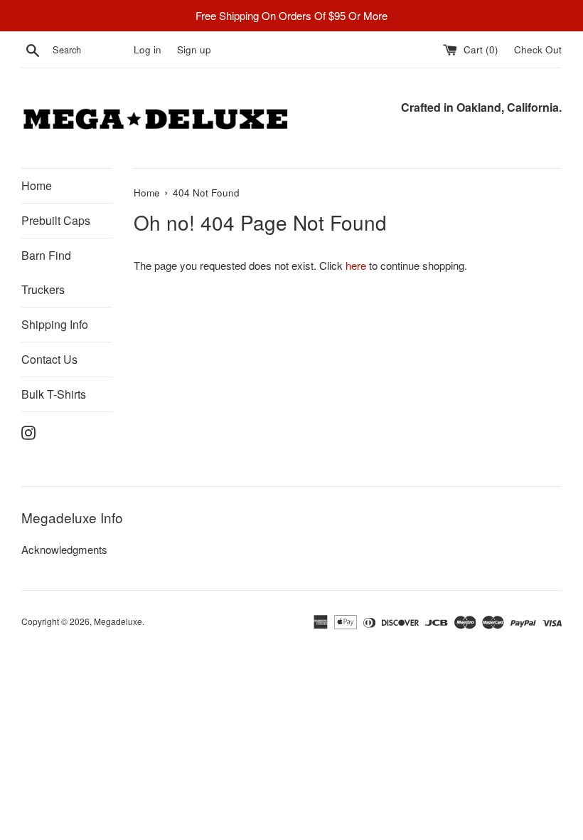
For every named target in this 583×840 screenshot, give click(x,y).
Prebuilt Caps (55, 220)
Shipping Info (54, 324)
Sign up (194, 49)
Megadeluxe (118, 621)
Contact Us (49, 359)
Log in (147, 49)
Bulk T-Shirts (53, 394)
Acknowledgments (64, 549)
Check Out (538, 49)
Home (36, 185)
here (356, 265)
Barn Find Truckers (46, 272)
